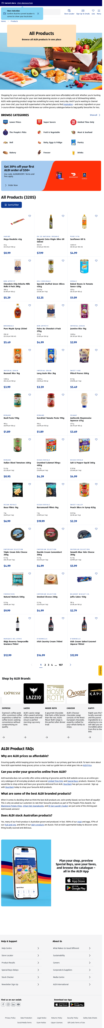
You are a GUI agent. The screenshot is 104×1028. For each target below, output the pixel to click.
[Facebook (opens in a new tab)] (3, 1004)
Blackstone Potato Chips (11, 805)
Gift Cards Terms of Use (76, 1022)
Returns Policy (56, 1018)
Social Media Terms (24, 1022)
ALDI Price (87, 765)
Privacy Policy (10, 1018)
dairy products (37, 824)
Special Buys (72, 781)
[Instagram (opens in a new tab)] (8, 1004)
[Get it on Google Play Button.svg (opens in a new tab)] (77, 1004)
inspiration (68, 104)
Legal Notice (41, 1018)
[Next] (70, 664)
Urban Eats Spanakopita (33, 805)
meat (79, 821)
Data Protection (26, 1018)
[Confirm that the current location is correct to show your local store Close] (38, 14)
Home (3, 21)
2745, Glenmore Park (25, 3)
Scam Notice (41, 1022)
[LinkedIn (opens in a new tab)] (13, 1004)
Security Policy (72, 1018)
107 (61, 665)
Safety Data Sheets (90, 1018)
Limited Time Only (55, 781)
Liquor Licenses (57, 1022)
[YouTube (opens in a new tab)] (18, 1004)
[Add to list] (29, 216)
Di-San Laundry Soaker (58, 805)
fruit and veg (10, 824)
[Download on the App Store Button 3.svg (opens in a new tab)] (61, 1004)
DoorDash (67, 784)
